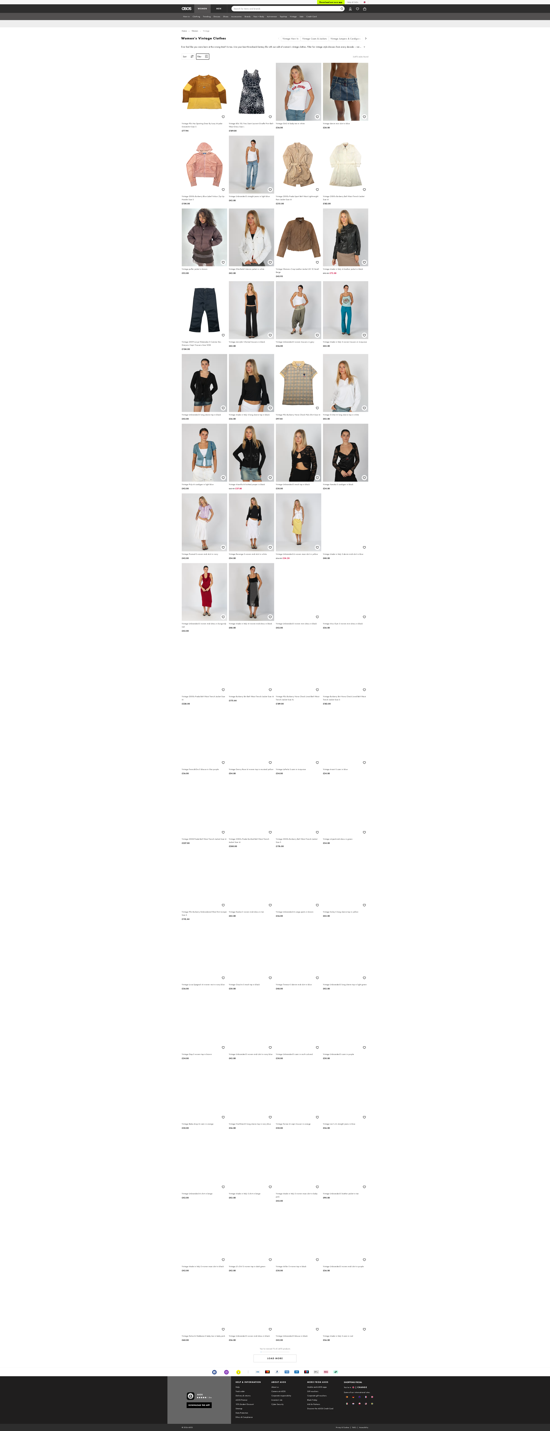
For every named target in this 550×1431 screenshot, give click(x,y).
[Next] (366, 39)
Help (238, 1387)
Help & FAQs (352, 2)
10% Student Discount (245, 1404)
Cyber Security (277, 1404)
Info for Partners (313, 1404)
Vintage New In (291, 38)
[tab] (186, 16)
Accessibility (363, 1427)
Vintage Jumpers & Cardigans (346, 38)
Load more (275, 1358)
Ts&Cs (354, 1427)
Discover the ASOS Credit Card (320, 1408)
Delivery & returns (243, 1395)
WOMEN (202, 8)
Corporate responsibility (281, 1395)
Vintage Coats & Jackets (314, 38)
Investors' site (276, 1400)
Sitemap (239, 1408)
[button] (347, 1397)
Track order (240, 1391)
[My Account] (350, 8)
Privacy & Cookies (342, 1427)
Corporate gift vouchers (317, 1395)
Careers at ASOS (278, 1391)
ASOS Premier (241, 1400)
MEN (218, 8)
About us (275, 1387)
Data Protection (242, 1412)
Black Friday (312, 1400)
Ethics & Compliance (244, 1417)
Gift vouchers (312, 1391)
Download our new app (330, 2)
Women (195, 31)
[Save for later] (223, 117)
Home (184, 31)
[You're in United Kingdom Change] (364, 2)
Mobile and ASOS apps (317, 1387)
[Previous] (279, 39)
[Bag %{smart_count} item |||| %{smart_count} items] (364, 8)
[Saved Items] (357, 8)
